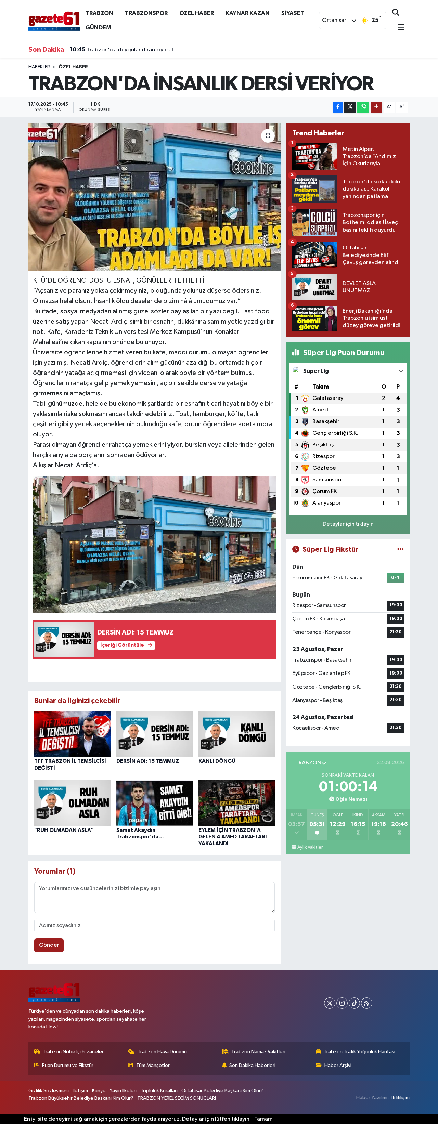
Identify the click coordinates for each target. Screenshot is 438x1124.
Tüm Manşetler (153, 1065)
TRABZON (99, 13)
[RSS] (366, 1003)
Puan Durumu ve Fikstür (67, 1065)
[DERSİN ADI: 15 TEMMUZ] (154, 733)
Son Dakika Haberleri (252, 1065)
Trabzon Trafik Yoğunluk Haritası (359, 1051)
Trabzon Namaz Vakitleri (258, 1051)
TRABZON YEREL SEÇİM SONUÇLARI (176, 1098)
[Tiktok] (354, 1003)
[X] (329, 1003)
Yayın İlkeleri (123, 1090)
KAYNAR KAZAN (248, 13)
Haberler (39, 67)
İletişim (80, 1090)
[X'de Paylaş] (350, 107)
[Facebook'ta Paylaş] (338, 107)
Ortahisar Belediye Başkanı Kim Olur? (222, 1090)
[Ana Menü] (398, 28)
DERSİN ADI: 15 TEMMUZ (147, 761)
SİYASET (292, 13)
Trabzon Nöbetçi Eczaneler (73, 1051)
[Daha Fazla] (376, 107)
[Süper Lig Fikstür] (400, 549)
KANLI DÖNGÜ (216, 761)
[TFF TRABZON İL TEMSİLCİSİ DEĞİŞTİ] (72, 733)
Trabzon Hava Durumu (162, 1051)
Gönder (49, 945)
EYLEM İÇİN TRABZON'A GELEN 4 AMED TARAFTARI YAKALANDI (232, 836)
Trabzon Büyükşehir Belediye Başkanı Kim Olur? (80, 1098)
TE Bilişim (400, 1097)
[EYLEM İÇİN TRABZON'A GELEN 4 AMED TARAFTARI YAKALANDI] (236, 803)
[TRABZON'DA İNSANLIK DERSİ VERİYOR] (154, 197)
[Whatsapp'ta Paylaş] (363, 107)
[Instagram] (342, 1003)
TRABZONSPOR (146, 13)
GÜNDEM (98, 27)
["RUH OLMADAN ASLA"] (72, 803)
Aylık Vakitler (310, 847)
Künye (99, 1090)
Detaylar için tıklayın (348, 524)
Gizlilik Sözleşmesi (48, 1090)
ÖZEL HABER (196, 13)
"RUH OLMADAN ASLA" (64, 830)
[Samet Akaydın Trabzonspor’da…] (154, 803)
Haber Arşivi (337, 1065)
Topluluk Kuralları (159, 1090)
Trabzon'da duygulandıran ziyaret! (123, 50)
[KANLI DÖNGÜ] (236, 733)
